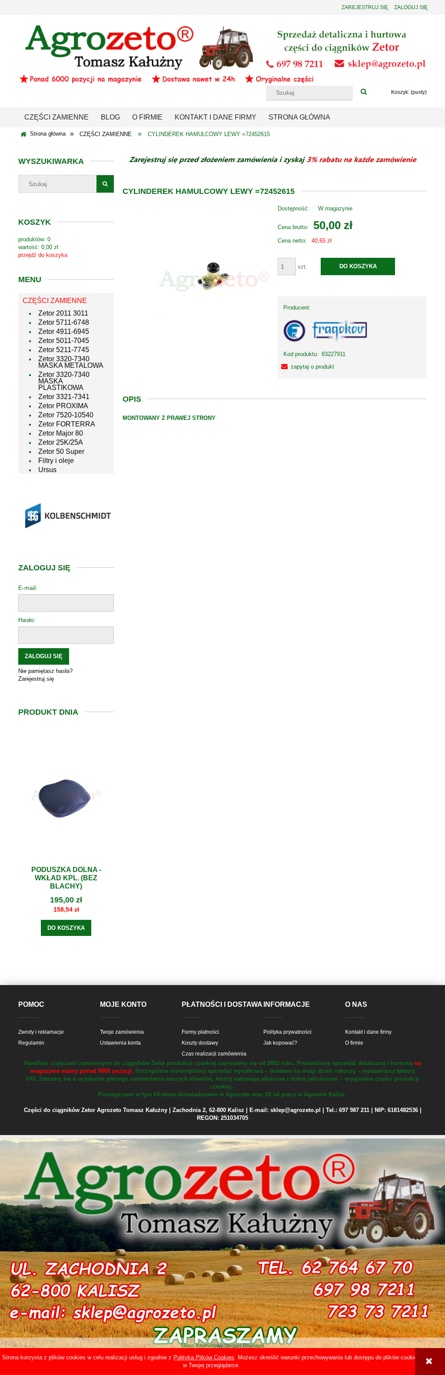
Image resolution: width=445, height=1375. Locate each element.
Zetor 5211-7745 (63, 349)
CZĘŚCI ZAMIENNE (55, 300)
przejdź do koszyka (42, 255)
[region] (66, 515)
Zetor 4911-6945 (63, 331)
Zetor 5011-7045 (63, 340)
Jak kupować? (280, 1043)
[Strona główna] (222, 53)
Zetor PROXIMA (63, 406)
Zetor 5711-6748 (63, 322)
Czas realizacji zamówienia (214, 1054)
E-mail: (27, 587)
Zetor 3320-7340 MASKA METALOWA (70, 362)
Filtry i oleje (56, 460)
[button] (306, 366)
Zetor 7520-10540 (65, 415)
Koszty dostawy (200, 1043)
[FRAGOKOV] (325, 330)
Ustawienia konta (120, 1043)
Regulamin (31, 1043)
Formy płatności (200, 1032)
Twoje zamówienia (122, 1032)
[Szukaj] (363, 92)
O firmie (354, 1043)
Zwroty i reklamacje (41, 1032)
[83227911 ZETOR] (213, 280)
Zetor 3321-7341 (64, 396)
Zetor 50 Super (61, 451)
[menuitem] (56, 117)
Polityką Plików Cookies (203, 1357)
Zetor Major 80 (60, 433)
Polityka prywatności (287, 1032)
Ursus (47, 469)
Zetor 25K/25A (60, 442)
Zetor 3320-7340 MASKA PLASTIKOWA (64, 381)
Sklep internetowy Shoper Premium (222, 1346)
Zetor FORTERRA (66, 424)
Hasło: (27, 619)
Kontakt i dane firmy (368, 1032)
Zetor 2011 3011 (63, 313)
